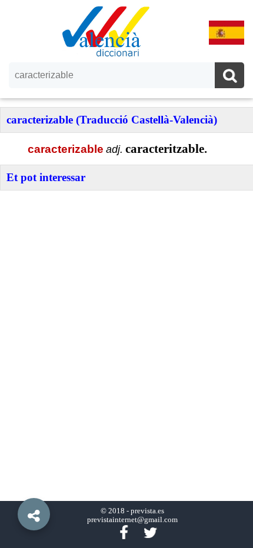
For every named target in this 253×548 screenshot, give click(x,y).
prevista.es (147, 511)
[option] (126, 274)
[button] (12, 487)
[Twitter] (150, 533)
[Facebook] (123, 533)
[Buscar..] (229, 76)
